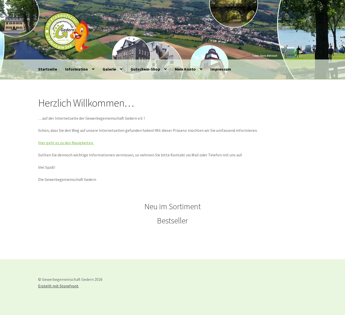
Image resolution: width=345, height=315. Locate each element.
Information (76, 69)
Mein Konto (185, 69)
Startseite (47, 69)
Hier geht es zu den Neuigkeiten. (66, 142)
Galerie (109, 69)
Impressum (220, 69)
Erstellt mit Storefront (58, 285)
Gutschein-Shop (145, 69)
